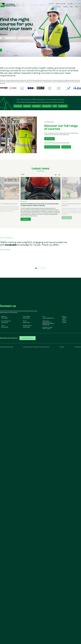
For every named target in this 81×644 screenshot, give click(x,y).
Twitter (63, 319)
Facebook (64, 317)
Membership (56, 6)
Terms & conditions (77, 346)
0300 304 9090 (26, 327)
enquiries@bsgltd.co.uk (48, 318)
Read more (25, 219)
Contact (69, 3)
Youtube (64, 322)
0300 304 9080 (4, 327)
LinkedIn (64, 320)
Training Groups (62, 106)
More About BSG (46, 106)
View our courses (49, 138)
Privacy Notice (61, 346)
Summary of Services (27, 338)
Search (50, 3)
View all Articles (40, 171)
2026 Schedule (36, 106)
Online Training (66, 147)
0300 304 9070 (4, 318)
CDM (71, 6)
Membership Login (59, 3)
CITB (55, 106)
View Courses (18, 106)
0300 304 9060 (26, 322)
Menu (77, 6)
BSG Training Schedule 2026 (52, 147)
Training (65, 6)
